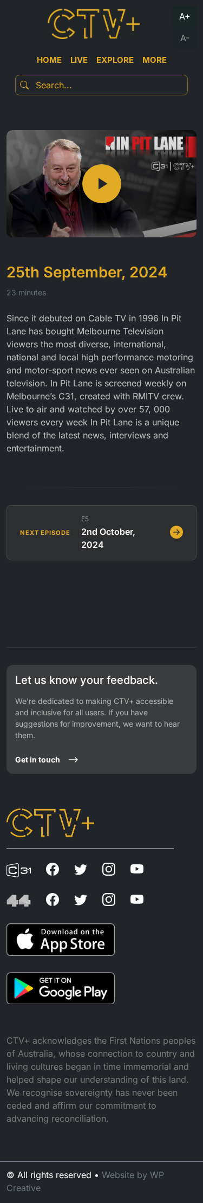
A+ (185, 16)
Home (49, 60)
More (154, 60)
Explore (115, 60)
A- (184, 38)
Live (79, 60)
